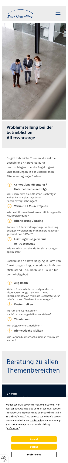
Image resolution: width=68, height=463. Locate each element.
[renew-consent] (4, 458)
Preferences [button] (13, 428)
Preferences (34, 454)
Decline (34, 447)
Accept (34, 439)
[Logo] (24, 13)
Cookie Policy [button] (36, 420)
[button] (54, 13)
